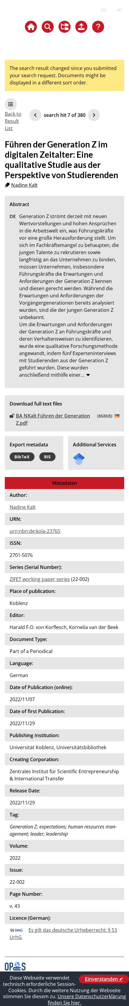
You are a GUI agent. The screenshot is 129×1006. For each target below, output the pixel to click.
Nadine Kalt (24, 185)
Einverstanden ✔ (104, 979)
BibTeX (22, 457)
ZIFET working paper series (40, 579)
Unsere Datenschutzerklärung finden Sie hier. (87, 999)
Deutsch (103, 10)
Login (119, 10)
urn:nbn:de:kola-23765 (35, 531)
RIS (47, 457)
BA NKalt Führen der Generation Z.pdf (53, 419)
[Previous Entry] (35, 115)
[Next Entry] (94, 115)
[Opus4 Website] (15, 968)
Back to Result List (13, 121)
